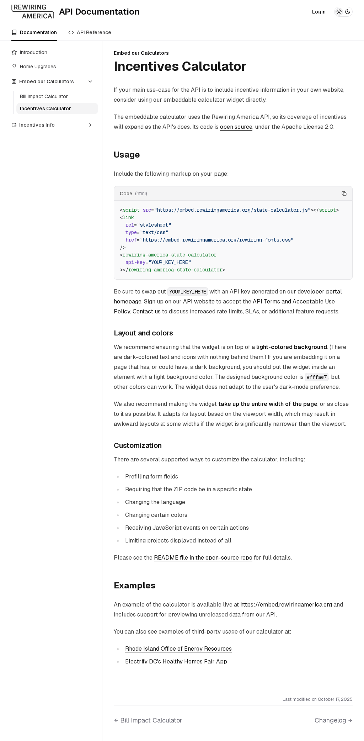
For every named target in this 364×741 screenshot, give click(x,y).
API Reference (94, 32)
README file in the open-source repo (203, 557)
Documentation (38, 32)
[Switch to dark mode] (343, 12)
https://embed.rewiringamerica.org (286, 604)
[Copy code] (344, 193)
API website (199, 301)
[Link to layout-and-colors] (178, 333)
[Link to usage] (145, 154)
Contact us (147, 311)
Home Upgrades (38, 66)
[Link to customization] (167, 445)
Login (319, 12)
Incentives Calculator (45, 108)
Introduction (33, 52)
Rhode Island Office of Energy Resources (178, 648)
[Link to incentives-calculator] (254, 66)
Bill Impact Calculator (44, 96)
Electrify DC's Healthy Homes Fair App (176, 661)
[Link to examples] (161, 585)
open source (236, 127)
